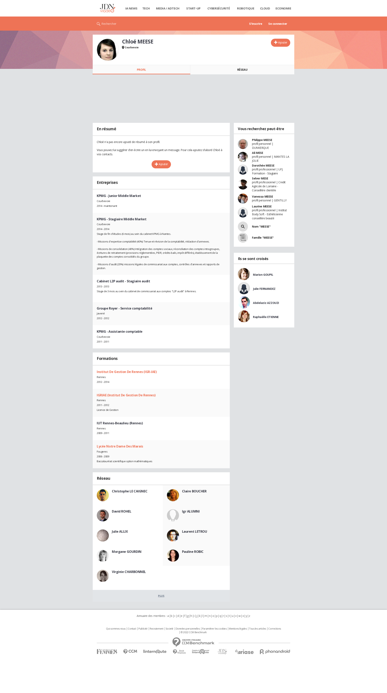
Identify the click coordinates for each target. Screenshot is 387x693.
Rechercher (109, 24)
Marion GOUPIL (263, 275)
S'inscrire (255, 24)
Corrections (274, 628)
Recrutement (156, 628)
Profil (141, 69)
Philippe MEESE (262, 140)
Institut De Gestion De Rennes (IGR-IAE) (127, 372)
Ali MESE (257, 153)
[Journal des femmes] (107, 651)
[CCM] (130, 651)
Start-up (193, 8)
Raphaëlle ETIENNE (266, 317)
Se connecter (277, 24)
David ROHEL (121, 511)
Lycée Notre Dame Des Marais (120, 446)
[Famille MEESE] (243, 238)
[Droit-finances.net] (179, 651)
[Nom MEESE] (243, 227)
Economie (283, 8)
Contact (132, 628)
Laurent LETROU (194, 531)
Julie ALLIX (120, 531)
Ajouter (282, 42)
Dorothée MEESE (263, 165)
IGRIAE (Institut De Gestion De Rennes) (126, 395)
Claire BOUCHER (194, 491)
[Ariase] (244, 651)
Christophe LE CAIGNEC (129, 491)
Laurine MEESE (262, 206)
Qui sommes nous (116, 628)
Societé (169, 628)
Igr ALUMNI (191, 511)
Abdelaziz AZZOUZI (266, 303)
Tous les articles (257, 628)
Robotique (245, 8)
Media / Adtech (167, 8)
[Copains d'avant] (201, 651)
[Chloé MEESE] (108, 50)
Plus (161, 596)
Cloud (265, 8)
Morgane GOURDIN (126, 551)
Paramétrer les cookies (214, 628)
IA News (131, 8)
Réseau (242, 69)
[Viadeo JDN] (222, 651)
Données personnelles (188, 628)
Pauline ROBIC (193, 551)
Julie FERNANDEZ (264, 289)
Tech (146, 8)
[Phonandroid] (275, 651)
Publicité (142, 628)
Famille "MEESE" (263, 237)
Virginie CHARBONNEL (129, 572)
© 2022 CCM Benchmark (194, 632)
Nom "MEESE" (261, 226)
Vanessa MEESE (262, 196)
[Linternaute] (155, 652)
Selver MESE (260, 178)
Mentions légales (238, 628)
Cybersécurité (218, 8)
